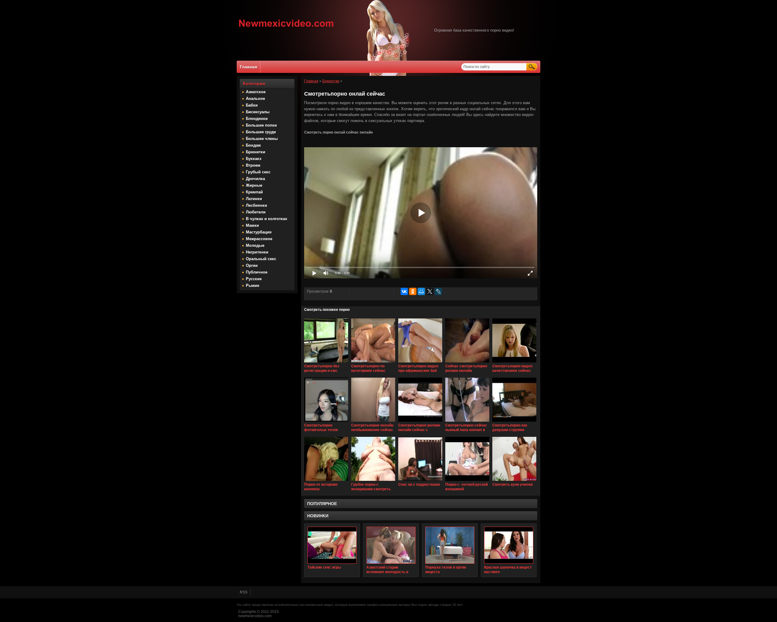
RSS (243, 592)
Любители (256, 212)
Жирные (254, 185)
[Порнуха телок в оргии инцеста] (449, 545)
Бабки (252, 105)
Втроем (253, 165)
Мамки (252, 225)
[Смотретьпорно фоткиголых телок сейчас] (326, 422)
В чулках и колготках (266, 218)
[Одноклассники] (412, 291)
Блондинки (257, 118)
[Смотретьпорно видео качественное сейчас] (514, 363)
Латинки (254, 198)
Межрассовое (259, 238)
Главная (248, 66)
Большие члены (262, 138)
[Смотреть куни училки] (514, 481)
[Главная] (286, 27)
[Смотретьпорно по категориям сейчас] (373, 363)
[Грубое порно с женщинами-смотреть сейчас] (373, 481)
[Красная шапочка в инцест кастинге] (508, 545)
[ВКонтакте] (404, 291)
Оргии (252, 265)
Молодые (255, 245)
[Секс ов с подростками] (420, 481)
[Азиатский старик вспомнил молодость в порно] (391, 545)
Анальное (255, 98)
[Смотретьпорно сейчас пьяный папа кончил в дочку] (467, 422)
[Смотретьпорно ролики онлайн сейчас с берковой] (420, 422)
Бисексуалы (258, 112)
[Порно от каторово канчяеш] (326, 481)
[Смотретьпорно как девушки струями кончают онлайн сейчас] (514, 422)
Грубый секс (258, 172)
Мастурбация (259, 232)
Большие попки (261, 125)
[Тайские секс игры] (332, 545)
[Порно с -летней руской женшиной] (467, 481)
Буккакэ (253, 158)
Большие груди (261, 132)
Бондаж (253, 145)
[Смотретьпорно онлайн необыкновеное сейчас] (373, 422)
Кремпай (254, 192)
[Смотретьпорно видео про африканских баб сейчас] (420, 363)
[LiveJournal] (438, 291)
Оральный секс (261, 259)
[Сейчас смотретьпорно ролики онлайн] (467, 363)
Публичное (256, 272)
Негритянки (257, 252)
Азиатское (256, 92)
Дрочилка (255, 178)
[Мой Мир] (421, 291)
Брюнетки (255, 152)
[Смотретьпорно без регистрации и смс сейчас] (326, 363)
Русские (254, 279)
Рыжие (252, 285)
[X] (429, 291)
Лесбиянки (256, 205)
